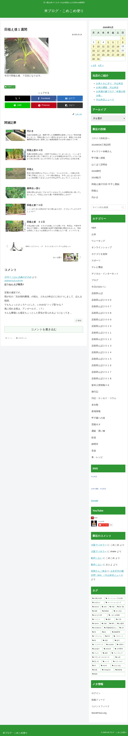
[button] (70, 105)
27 (113, 54)
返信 (79, 320)
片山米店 (94, 476)
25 (103, 54)
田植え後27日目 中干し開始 (105, 184)
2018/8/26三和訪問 (101, 145)
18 (103, 50)
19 (108, 50)
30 (93, 59)
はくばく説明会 (99, 164)
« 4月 (93, 65)
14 (118, 46)
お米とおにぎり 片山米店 (109, 83)
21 (118, 50)
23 (93, 54)
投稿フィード (98, 700)
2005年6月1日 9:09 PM (13, 281)
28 (118, 54)
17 (98, 50)
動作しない (96, 558)
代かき (95, 197)
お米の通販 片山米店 (107, 87)
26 (108, 54)
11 (103, 46)
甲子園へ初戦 (98, 158)
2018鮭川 (96, 177)
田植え (95, 190)
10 (98, 46)
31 (98, 59)
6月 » (101, 65)
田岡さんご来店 (99, 571)
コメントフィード (101, 706)
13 (113, 46)
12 (108, 46)
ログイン (96, 693)
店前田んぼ (11, 87)
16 (93, 50)
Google (94, 500)
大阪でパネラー (99, 545)
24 (98, 54)
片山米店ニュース (105, 99)
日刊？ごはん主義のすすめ (17, 277)
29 (123, 54)
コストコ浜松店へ (101, 138)
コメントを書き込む (44, 329)
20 (113, 50)
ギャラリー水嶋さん (102, 151)
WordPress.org (99, 713)
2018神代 (96, 171)
